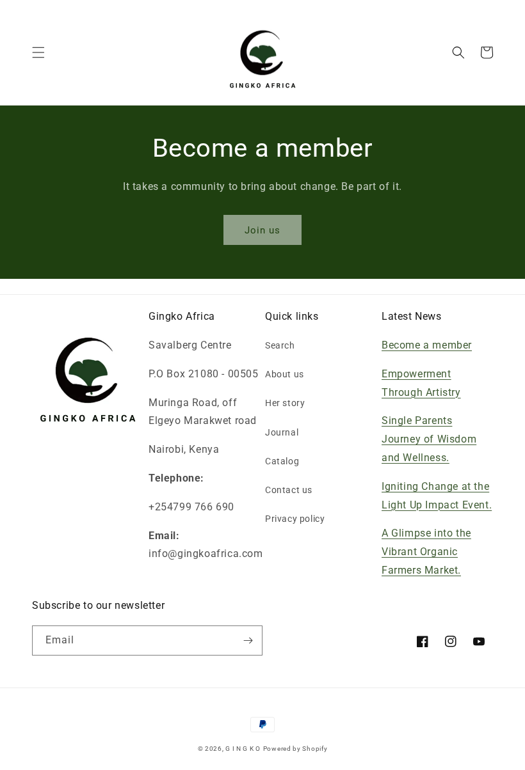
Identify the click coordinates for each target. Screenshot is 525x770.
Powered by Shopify (295, 748)
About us (284, 374)
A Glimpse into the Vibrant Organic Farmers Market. (426, 551)
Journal (281, 432)
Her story (285, 403)
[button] (38, 52)
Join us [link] (262, 230)
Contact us (288, 490)
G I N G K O (243, 748)
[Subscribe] (248, 640)
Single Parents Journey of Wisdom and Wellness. (429, 439)
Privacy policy (295, 519)
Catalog (282, 461)
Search (280, 345)
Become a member (427, 345)
